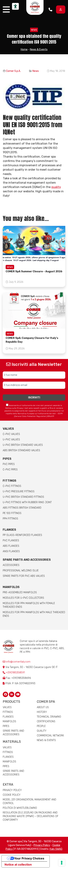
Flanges (8, 716)
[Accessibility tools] (15, 6)
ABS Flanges (11, 545)
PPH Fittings (10, 518)
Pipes (7, 458)
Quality (41, 730)
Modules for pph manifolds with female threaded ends (29, 605)
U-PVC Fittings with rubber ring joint (27, 502)
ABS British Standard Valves (21, 450)
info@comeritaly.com (17, 661)
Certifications (46, 721)
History (42, 712)
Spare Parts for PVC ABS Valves (24, 576)
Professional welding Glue (21, 570)
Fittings (9, 480)
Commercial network (50, 735)
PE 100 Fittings (12, 513)
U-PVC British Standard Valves (23, 445)
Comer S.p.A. (13, 71)
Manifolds (11, 587)
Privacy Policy (12, 790)
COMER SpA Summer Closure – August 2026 (34, 271)
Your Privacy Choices (29, 858)
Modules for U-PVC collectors (23, 597)
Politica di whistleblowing (20, 807)
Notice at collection (18, 864)
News (34, 30)
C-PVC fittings (12, 486)
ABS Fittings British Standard (22, 507)
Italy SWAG (56, 849)
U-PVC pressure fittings (18, 491)
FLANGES (9, 529)
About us (43, 707)
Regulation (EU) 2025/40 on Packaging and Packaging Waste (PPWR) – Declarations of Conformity (30, 816)
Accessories (11, 565)
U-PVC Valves (11, 439)
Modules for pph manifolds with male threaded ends (34, 614)
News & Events (39, 49)
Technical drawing (49, 716)
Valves (8, 428)
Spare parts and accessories (27, 559)
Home (24, 49)
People (41, 726)
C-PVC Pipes (10, 469)
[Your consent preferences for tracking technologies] (61, 862)
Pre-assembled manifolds (20, 592)
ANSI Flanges (11, 551)
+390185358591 (15, 672)
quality (56, 187)
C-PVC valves (11, 434)
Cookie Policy (11, 794)
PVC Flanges (11, 540)
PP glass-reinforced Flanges (22, 535)
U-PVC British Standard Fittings (23, 496)
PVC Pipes (9, 464)
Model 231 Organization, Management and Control (29, 801)
